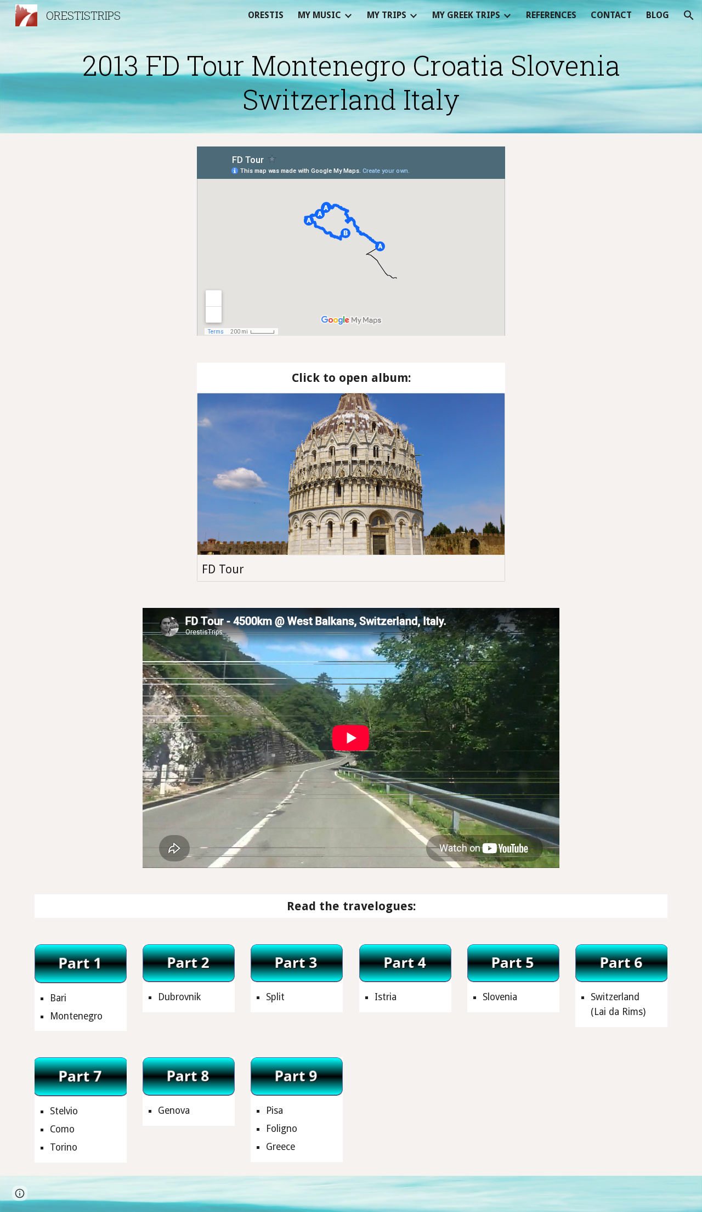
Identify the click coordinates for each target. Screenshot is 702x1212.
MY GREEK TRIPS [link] (466, 15)
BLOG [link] (657, 15)
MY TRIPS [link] (386, 15)
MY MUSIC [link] (319, 15)
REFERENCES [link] (551, 15)
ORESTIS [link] (266, 15)
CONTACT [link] (611, 15)
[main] (351, 82)
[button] (689, 15)
